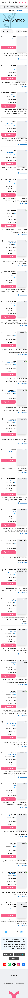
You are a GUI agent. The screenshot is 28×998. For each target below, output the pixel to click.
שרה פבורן (13, 693)
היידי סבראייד (12, 391)
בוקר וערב (12, 599)
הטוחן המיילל (12, 814)
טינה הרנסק (12, 181)
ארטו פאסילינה (12, 816)
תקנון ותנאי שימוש (19, 983)
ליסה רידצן (13, 94)
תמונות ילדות (11, 210)
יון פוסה (14, 38)
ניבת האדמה (12, 540)
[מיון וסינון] (18, 31)
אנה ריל (14, 785)
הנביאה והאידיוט (11, 301)
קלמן (14, 150)
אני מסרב (13, 843)
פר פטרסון (13, 845)
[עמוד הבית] (25, 11)
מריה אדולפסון (12, 754)
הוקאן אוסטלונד (11, 511)
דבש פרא (13, 691)
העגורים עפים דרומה (9, 93)
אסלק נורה (13, 480)
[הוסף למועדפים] (2, 36)
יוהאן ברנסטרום (11, 723)
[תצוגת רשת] (7, 31)
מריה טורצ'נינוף (11, 363)
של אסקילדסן (12, 275)
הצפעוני (13, 509)
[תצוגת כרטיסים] (3, 31)
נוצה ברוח (13, 419)
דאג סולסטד (12, 242)
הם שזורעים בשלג (10, 179)
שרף (14, 783)
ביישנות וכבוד (11, 241)
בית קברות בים (11, 479)
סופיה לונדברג (12, 420)
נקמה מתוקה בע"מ (10, 660)
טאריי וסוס (13, 631)
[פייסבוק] (23, 964)
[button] (3, 2)
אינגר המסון (12, 451)
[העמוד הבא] (6, 932)
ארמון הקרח (12, 630)
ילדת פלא (13, 332)
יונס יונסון (13, 303)
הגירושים (13, 65)
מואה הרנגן (13, 67)
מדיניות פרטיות (9, 983)
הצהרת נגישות (14, 986)
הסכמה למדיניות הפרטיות (19, 7)
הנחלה (14, 361)
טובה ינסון (13, 908)
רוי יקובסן (13, 334)
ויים (14, 36)
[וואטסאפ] (9, 964)
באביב (14, 121)
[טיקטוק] (14, 964)
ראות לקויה (12, 753)
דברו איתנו (15, 971)
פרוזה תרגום (20, 10)
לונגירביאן (12, 390)
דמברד (13, 450)
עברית (15, 975)
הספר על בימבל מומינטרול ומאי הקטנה (11, 904)
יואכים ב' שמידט (11, 152)
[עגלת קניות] (6, 2)
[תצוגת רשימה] (11, 31)
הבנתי (3, 7)
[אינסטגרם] (18, 964)
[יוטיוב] (4, 964)
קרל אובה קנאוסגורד (10, 123)
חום (14, 722)
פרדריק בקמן (12, 874)
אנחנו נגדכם (12, 872)
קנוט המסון (13, 542)
